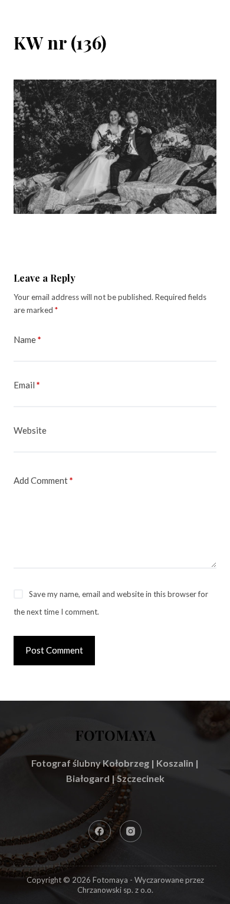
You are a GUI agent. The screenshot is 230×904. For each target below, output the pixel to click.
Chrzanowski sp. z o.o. (115, 890)
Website (30, 430)
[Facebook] (99, 831)
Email (27, 385)
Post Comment (54, 650)
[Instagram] (131, 831)
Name (27, 339)
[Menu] (211, 20)
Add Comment (43, 480)
